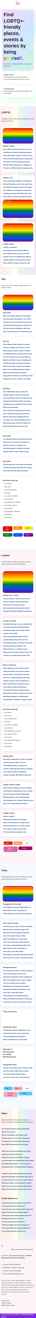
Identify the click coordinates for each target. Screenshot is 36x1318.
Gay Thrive (7, 64)
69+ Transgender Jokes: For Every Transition (18, 970)
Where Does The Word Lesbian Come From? (18, 693)
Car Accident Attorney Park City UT (13, 1206)
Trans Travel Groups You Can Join (14, 973)
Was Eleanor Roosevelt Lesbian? (14, 605)
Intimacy (27, 534)
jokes (26, 1120)
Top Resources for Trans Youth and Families (18, 926)
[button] (2, 3)
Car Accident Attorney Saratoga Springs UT (16, 1228)
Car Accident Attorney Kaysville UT (13, 1222)
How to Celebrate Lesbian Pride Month (16, 602)
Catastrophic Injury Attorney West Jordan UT (16, 1215)
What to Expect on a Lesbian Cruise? (15, 649)
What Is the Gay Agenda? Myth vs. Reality (15, 1157)
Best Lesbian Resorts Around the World (16, 608)
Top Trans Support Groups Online (14, 936)
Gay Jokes (11, 1305)
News (17, 528)
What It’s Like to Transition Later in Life (16, 929)
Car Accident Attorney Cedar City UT (14, 1231)
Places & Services (10, 849)
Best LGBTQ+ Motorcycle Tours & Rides (15, 1144)
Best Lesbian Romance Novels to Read (16, 684)
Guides (24, 848)
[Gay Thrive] (18, 3)
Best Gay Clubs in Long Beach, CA (14, 445)
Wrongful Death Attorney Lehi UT (13, 1218)
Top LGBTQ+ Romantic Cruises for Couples (17, 187)
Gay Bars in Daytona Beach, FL (12, 1154)
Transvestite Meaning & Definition (14, 1036)
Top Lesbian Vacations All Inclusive (15, 687)
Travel (27, 528)
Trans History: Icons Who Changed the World (18, 954)
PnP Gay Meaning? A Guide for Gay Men (16, 448)
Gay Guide (7, 528)
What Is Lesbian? (9, 816)
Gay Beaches (5, 1300)
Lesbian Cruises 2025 (10, 633)
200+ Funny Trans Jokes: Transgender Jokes (18, 957)
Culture (7, 534)
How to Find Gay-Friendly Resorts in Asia (16, 410)
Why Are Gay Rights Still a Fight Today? (15, 1135)
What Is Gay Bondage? (10, 407)
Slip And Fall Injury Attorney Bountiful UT (15, 1212)
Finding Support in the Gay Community (16, 395)
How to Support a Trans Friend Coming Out (17, 913)
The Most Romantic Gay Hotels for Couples (17, 467)
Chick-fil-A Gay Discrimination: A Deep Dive (17, 325)
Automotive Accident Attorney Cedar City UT (16, 1203)
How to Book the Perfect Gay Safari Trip (16, 413)
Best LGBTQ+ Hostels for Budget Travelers (17, 196)
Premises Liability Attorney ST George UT (15, 1225)
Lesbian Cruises (6, 1303)
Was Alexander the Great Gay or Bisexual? (16, 1138)
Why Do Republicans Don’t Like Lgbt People (18, 184)
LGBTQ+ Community (24, 64)
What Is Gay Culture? (9, 1132)
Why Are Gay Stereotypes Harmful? (15, 372)
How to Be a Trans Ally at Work (13, 951)
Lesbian (3, 562)
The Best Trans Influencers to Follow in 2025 (17, 1068)
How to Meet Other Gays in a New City (15, 391)
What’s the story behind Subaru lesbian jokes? (17, 1186)
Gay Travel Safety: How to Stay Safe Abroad (17, 398)
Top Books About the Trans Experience (16, 1033)
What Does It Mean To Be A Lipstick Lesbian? (17, 1183)
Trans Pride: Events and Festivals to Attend (17, 1002)
